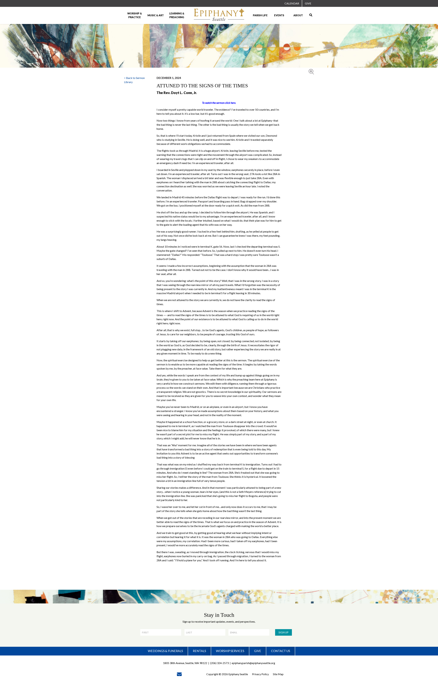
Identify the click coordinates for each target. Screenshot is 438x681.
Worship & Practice (134, 15)
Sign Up (283, 632)
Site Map (278, 674)
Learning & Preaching (176, 15)
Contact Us (280, 651)
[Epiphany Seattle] (219, 15)
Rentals (199, 651)
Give (308, 3)
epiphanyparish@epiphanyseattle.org (253, 663)
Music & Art (155, 15)
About (298, 15)
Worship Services (230, 651)
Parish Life (260, 15)
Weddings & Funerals (165, 651)
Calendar (292, 3)
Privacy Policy (260, 674)
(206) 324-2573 (219, 663)
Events (279, 15)
